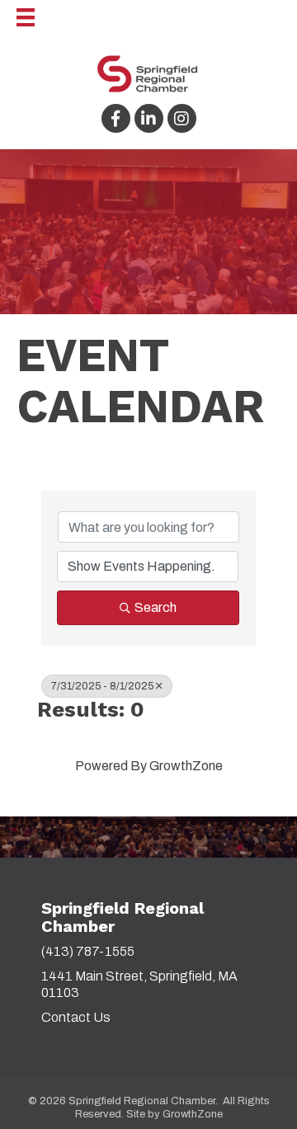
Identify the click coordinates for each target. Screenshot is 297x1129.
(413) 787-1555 (87, 951)
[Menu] (17, 17)
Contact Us (76, 1017)
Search (155, 607)
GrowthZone (186, 766)
